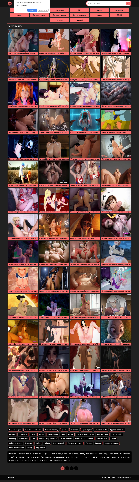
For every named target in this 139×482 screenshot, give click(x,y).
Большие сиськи (79, 15)
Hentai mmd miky (51, 430)
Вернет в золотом (112, 443)
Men (33, 439)
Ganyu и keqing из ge (85, 434)
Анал (19, 15)
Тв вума (89, 443)
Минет (99, 15)
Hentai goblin (117, 434)
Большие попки (39, 15)
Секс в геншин (66, 439)
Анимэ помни (102, 434)
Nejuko (47, 443)
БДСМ (119, 15)
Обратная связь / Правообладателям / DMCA (115, 477)
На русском (59, 10)
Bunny (70, 434)
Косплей (79, 20)
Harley (38, 443)
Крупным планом (117, 430)
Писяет (41, 434)
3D (79, 10)
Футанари (119, 10)
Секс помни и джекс (33, 430)
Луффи (64, 430)
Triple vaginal (86, 430)
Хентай (11, 477)
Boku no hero (102, 439)
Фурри (99, 10)
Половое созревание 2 (48, 439)
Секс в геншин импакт (84, 439)
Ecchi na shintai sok (16, 448)
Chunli (113, 439)
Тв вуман (28, 443)
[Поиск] (128, 3)
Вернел (98, 443)
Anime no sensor (15, 443)
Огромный (23, 434)
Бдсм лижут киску (75, 443)
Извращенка (53, 434)
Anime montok (58, 443)
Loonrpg (12, 439)
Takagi (29, 448)
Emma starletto (101, 430)
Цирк (33, 434)
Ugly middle (40, 448)
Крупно (12, 434)
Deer (63, 434)
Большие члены (59, 15)
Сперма (59, 20)
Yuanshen (74, 430)
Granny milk (23, 439)
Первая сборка (15, 430)
